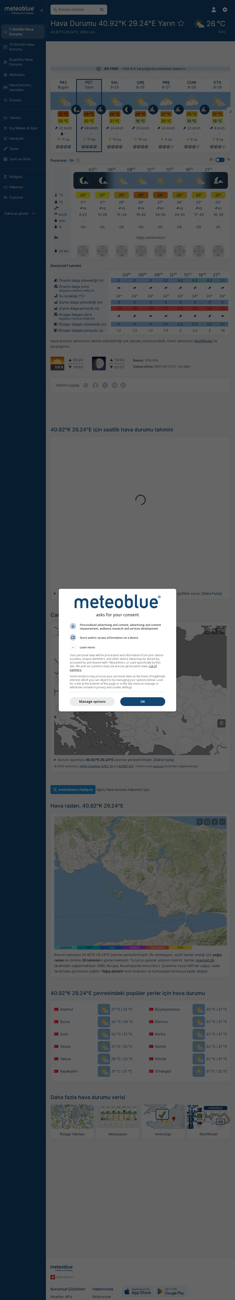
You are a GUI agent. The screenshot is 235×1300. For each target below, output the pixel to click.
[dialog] (117, 650)
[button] (117, 647)
